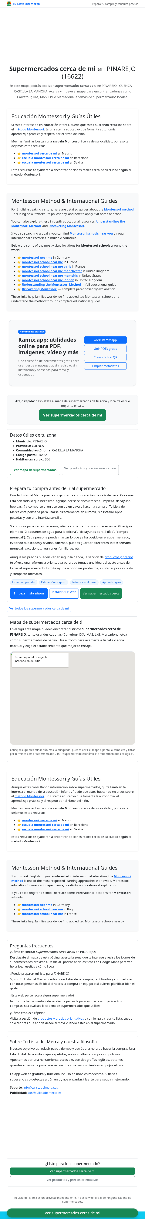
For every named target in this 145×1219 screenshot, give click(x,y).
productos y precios (118, 557)
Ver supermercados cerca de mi (72, 415)
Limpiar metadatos (105, 366)
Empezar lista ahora (29, 593)
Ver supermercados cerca (101, 593)
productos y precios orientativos (61, 1018)
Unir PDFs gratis (105, 349)
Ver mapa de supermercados (35, 470)
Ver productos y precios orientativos (90, 468)
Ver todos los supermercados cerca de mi (39, 608)
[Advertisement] (72, 38)
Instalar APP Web (64, 592)
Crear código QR (105, 357)
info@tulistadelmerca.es (40, 1087)
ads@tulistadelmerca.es (45, 1093)
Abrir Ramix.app (105, 340)
